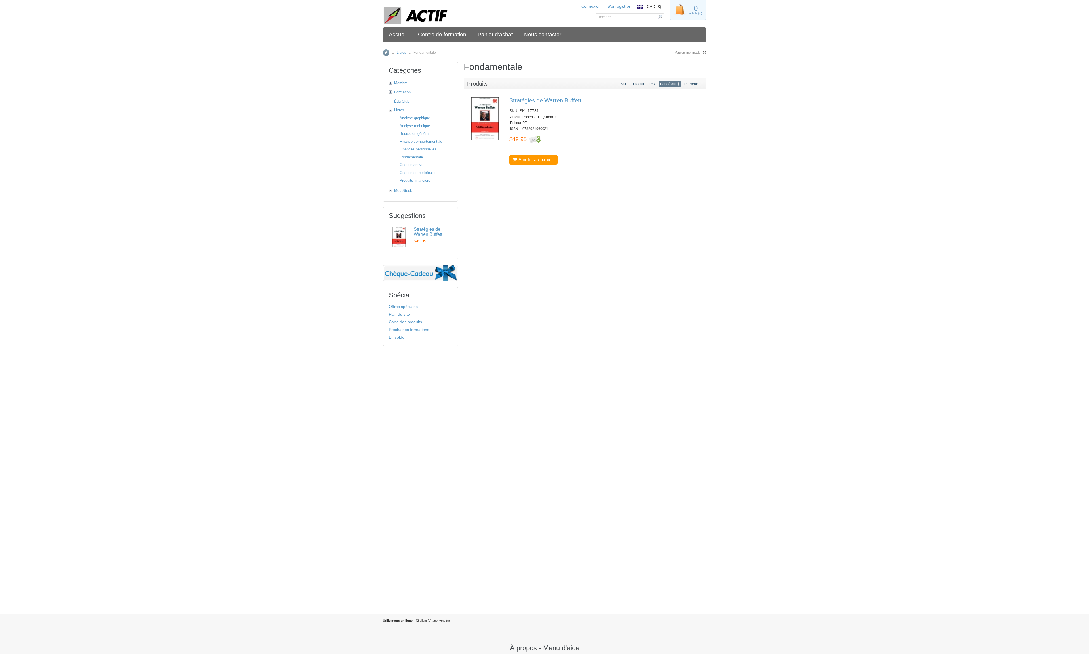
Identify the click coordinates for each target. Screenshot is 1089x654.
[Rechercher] (660, 17)
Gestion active (411, 165)
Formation (402, 92)
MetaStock (403, 190)
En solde (396, 337)
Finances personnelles (418, 149)
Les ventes (692, 84)
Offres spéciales (403, 306)
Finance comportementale (421, 141)
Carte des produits (405, 322)
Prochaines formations (409, 329)
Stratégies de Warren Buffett (545, 100)
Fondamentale (411, 157)
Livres (401, 52)
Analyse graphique (415, 118)
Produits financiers (415, 180)
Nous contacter (542, 34)
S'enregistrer (618, 6)
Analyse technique (415, 126)
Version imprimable (687, 52)
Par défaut (668, 84)
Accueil (398, 34)
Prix (652, 84)
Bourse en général (414, 133)
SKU (624, 84)
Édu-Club (401, 101)
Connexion (591, 6)
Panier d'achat (495, 34)
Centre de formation (442, 34)
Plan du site (399, 314)
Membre (401, 83)
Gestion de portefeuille (418, 173)
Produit (638, 84)
